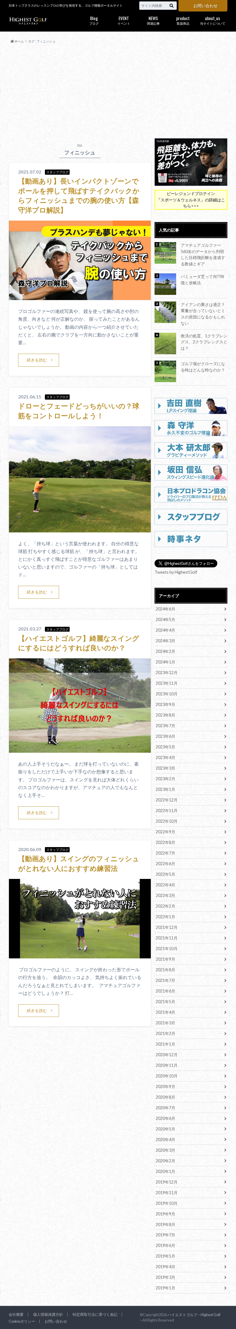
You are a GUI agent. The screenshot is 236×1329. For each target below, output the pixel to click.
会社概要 (16, 1314)
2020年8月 (165, 1097)
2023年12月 (167, 672)
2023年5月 (165, 746)
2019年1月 (165, 1287)
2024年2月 (165, 651)
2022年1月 (165, 916)
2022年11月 (167, 810)
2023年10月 (167, 693)
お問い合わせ (205, 5)
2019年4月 (165, 1266)
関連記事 (153, 20)
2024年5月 (165, 619)
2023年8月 (165, 715)
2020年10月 (167, 1075)
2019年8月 (165, 1224)
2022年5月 (165, 874)
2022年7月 (165, 853)
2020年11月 (167, 1065)
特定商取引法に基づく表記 (95, 1314)
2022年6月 (165, 863)
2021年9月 (165, 959)
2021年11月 (167, 937)
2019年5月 (165, 1256)
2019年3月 (165, 1277)
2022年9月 (165, 831)
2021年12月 (167, 927)
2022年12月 (167, 799)
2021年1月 (165, 1044)
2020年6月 (165, 1118)
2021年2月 (165, 1033)
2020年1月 (165, 1171)
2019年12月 (167, 1182)
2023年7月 (165, 725)
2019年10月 (167, 1203)
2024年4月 (165, 630)
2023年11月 (167, 683)
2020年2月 (165, 1160)
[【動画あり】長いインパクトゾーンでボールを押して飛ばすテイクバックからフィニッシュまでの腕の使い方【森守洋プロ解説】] (80, 296)
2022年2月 (165, 906)
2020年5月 (165, 1128)
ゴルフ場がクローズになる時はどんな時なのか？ (203, 366)
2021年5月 (165, 1001)
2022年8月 (165, 842)
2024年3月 (165, 640)
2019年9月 (165, 1213)
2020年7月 (165, 1107)
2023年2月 (165, 778)
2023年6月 (165, 736)
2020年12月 (167, 1054)
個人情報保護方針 (48, 1314)
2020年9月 (165, 1086)
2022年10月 (167, 821)
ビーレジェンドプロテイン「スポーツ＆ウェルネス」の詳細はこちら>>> (191, 199)
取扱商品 (183, 20)
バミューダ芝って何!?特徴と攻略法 (202, 279)
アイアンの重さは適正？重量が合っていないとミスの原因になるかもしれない (203, 314)
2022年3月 (165, 895)
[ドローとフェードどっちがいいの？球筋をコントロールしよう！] (80, 529)
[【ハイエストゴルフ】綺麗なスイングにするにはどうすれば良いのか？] (80, 749)
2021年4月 (165, 1012)
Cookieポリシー (22, 1321)
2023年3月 (165, 768)
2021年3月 (165, 1022)
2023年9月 (165, 704)
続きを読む (37, 359)
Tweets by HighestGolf (176, 572)
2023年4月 (165, 757)
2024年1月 (165, 661)
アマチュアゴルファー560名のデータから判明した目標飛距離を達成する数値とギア (203, 254)
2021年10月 (167, 948)
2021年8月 (165, 969)
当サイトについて (212, 20)
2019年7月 (165, 1234)
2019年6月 (165, 1245)
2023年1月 (165, 789)
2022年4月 (165, 884)
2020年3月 (165, 1150)
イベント (123, 20)
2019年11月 (167, 1192)
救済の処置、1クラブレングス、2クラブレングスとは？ (204, 342)
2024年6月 (165, 608)
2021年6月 (165, 991)
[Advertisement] (118, 91)
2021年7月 (165, 980)
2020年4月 (165, 1139)
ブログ (94, 20)
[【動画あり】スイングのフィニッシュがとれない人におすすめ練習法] (80, 955)
